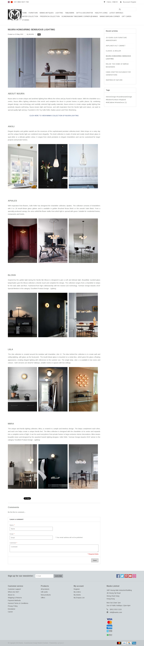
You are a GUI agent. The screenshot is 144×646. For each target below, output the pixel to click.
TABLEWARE (69, 13)
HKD (19, 2)
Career (10, 612)
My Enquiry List (79, 598)
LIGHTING (59, 13)
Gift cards (126, 16)
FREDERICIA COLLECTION (50, 16)
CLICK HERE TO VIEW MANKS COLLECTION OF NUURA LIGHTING (54, 115)
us (12, 2)
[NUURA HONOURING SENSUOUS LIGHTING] (54, 63)
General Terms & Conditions (18, 603)
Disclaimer (11, 609)
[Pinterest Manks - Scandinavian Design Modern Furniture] (126, 576)
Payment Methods (14, 600)
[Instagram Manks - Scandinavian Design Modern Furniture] (134, 576)
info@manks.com (116, 612)
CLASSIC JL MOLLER (113, 51)
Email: (12, 534)
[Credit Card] (128, 643)
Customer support (14, 589)
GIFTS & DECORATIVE (84, 13)
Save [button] (95, 560)
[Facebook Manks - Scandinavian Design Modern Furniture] (118, 576)
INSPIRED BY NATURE (114, 80)
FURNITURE (33, 13)
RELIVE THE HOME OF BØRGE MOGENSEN (117, 65)
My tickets (77, 595)
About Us (11, 595)
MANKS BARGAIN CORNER (110, 16)
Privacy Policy (13, 606)
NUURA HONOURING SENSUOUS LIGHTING (31, 29)
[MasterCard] (121, 622)
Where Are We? (13, 592)
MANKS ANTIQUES (47, 13)
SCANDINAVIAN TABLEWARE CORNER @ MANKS (80, 16)
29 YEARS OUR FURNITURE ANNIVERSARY (116, 39)
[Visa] (121, 619)
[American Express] (121, 627)
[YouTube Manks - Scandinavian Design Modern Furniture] (130, 576)
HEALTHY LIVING (101, 13)
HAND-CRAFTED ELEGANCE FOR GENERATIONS (118, 73)
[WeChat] (121, 635)
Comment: (13, 543)
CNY (15, 2)
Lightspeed (60, 643)
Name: (12, 525)
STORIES (25, 20)
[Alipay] (121, 631)
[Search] (120, 9)
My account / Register (129, 2)
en (9, 2)
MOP (23, 2)
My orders (77, 592)
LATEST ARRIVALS (116, 13)
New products (46, 595)
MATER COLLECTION (30, 16)
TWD (27, 2)
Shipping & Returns (15, 598)
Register (77, 589)
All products (45, 589)
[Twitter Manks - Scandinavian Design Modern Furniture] (122, 576)
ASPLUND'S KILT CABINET (115, 46)
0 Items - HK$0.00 (112, 2)
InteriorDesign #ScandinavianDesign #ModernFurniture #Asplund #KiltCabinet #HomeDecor (119, 99)
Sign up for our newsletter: (21, 576)
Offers (43, 598)
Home (24, 13)
